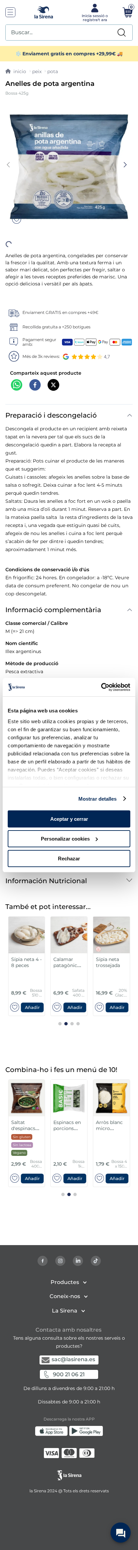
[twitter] (53, 373)
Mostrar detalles (97, 798)
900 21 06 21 (69, 1374)
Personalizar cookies (65, 839)
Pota (52, 71)
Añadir (44, 592)
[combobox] (69, 32)
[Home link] (15, 71)
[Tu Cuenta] (94, 12)
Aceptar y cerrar (69, 819)
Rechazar (69, 858)
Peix (37, 71)
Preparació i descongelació (51, 403)
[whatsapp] (16, 373)
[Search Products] (121, 33)
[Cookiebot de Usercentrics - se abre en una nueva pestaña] (101, 687)
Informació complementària (53, 421)
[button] (44, 592)
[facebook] (35, 373)
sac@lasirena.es (73, 1359)
